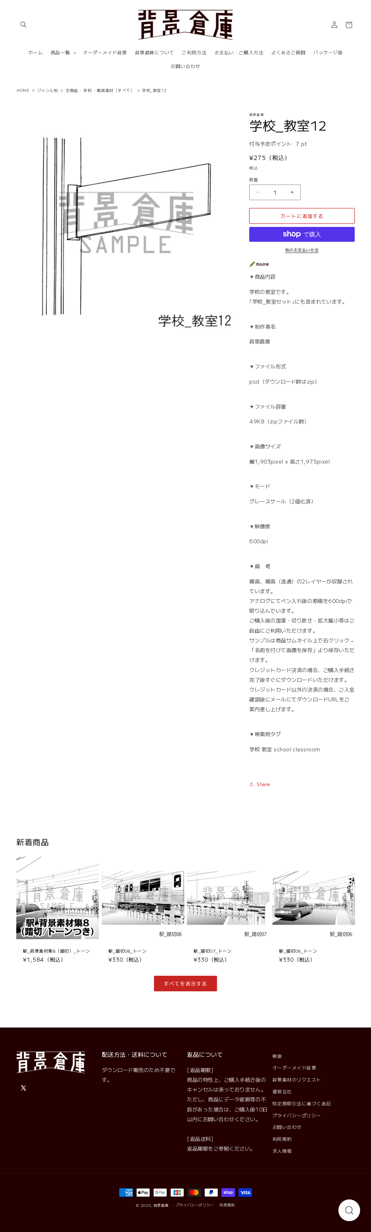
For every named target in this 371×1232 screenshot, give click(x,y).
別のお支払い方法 (302, 250)
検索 (277, 1055)
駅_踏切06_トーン (298, 950)
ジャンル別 (47, 90)
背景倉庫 (161, 1205)
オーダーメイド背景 (294, 1067)
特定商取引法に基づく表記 (301, 1103)
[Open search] (349, 1210)
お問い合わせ (287, 1126)
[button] (23, 25)
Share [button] (263, 784)
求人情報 (282, 1150)
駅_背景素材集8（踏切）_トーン (56, 950)
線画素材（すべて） (115, 90)
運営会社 (282, 1091)
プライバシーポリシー (296, 1115)
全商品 (72, 90)
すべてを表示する (185, 983)
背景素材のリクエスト (296, 1079)
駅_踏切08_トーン (127, 950)
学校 (87, 90)
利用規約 (282, 1138)
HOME (23, 90)
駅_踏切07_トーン (212, 950)
